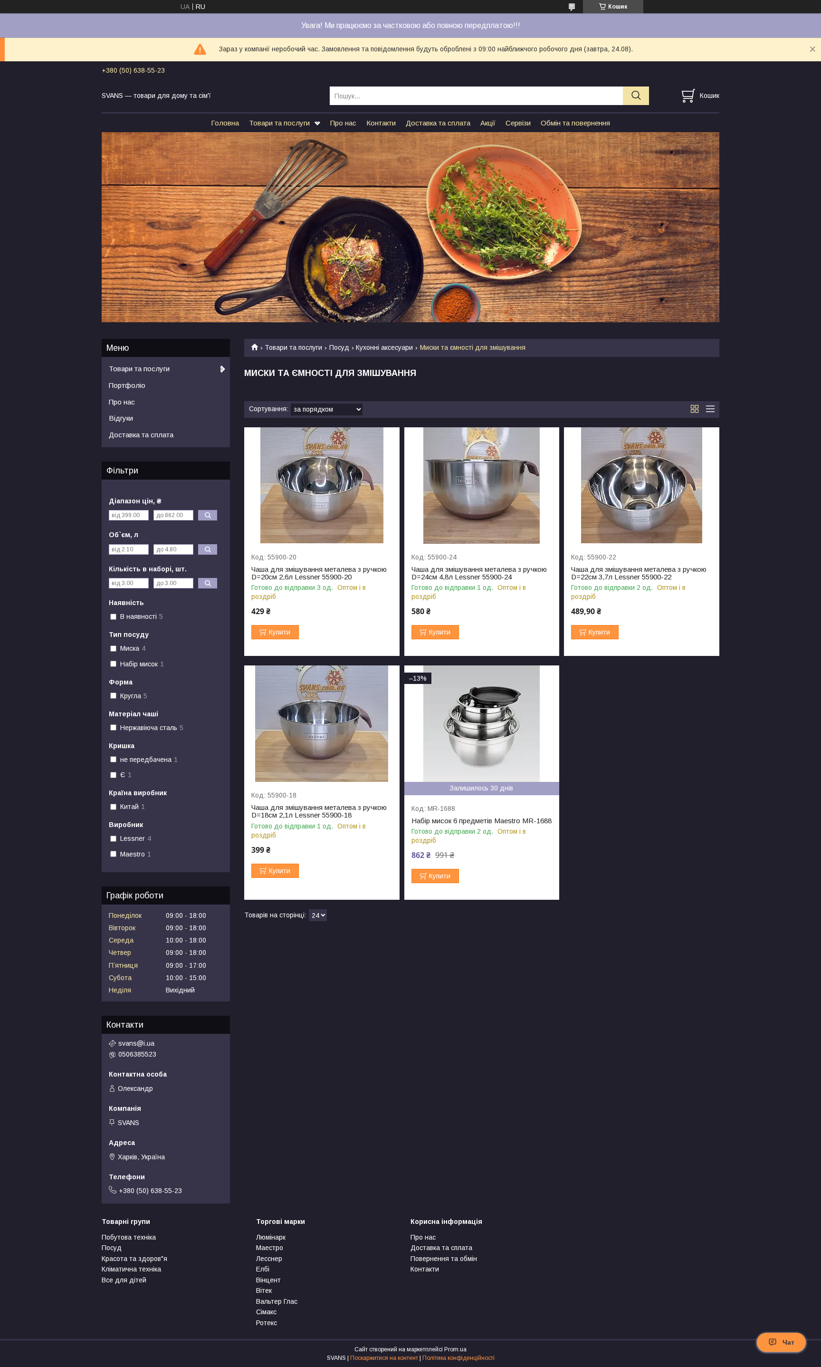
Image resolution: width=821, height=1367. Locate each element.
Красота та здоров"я (134, 1258)
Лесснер (269, 1258)
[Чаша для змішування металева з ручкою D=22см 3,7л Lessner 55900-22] (641, 485)
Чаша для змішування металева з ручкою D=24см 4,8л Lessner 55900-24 (479, 573)
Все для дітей (124, 1280)
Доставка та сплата (438, 123)
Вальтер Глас (276, 1301)
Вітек (264, 1290)
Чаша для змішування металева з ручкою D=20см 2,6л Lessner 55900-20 (319, 573)
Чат (788, 1342)
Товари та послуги (279, 123)
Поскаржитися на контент (384, 1358)
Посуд (339, 347)
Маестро (269, 1247)
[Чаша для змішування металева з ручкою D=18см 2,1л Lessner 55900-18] (322, 723)
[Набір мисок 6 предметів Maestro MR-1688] (482, 723)
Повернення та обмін (443, 1258)
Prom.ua (455, 1349)
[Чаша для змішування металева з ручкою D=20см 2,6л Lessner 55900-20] (322, 485)
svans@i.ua (136, 1043)
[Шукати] (636, 96)
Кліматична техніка (131, 1269)
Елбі (262, 1269)
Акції (488, 123)
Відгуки (121, 418)
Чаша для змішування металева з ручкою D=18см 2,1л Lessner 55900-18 (319, 811)
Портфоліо (127, 385)
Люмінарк (271, 1237)
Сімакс (266, 1312)
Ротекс (266, 1323)
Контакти (381, 123)
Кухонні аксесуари (384, 347)
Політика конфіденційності (458, 1358)
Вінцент (268, 1280)
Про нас (343, 123)
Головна (225, 123)
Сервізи (518, 123)
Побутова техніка (129, 1237)
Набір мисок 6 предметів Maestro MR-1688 (481, 821)
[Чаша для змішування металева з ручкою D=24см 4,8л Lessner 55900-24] (482, 485)
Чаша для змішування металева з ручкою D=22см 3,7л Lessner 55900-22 (638, 573)
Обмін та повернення (575, 123)
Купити (279, 632)
